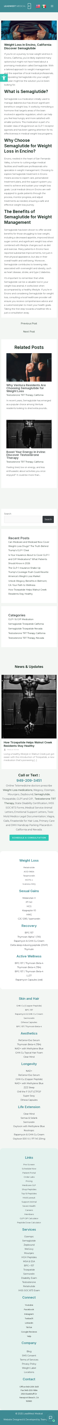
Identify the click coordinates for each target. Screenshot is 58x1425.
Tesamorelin (29, 876)
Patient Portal (29, 1173)
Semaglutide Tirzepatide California (26, 624)
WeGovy (29, 1249)
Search (7, 513)
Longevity (29, 1064)
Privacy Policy (29, 1364)
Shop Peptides (29, 1189)
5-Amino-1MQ (29, 884)
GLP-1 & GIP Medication (20, 619)
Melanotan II (29, 898)
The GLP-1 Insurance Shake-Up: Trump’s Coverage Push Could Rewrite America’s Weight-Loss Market (28, 572)
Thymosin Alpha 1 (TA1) (29, 936)
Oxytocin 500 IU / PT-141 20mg (29, 1138)
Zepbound (29, 1245)
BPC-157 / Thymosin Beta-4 (29, 963)
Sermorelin (29, 1018)
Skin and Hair (29, 998)
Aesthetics (29, 1033)
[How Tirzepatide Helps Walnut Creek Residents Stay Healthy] (29, 706)
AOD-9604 (29, 871)
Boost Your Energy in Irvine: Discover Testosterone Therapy (26, 455)
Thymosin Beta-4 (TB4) (29, 967)
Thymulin (29, 949)
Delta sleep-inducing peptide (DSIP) (29, 945)
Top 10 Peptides (29, 1193)
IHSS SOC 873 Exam (29, 1290)
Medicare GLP (29, 1185)
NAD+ (29, 1071)
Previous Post (29, 323)
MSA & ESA (29, 1261)
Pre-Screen (29, 1164)
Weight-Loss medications (17, 790)
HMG (29, 914)
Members (29, 1214)
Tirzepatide (29, 1269)
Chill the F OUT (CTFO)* (29, 1091)
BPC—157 (29, 1265)
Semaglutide (42, 794)
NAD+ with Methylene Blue (29, 1048)
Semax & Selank (29, 1118)
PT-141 (29, 902)
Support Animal (29, 1202)
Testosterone (29, 1282)
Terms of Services (29, 1359)
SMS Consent (29, 1355)
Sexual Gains (29, 891)
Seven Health (29, 1206)
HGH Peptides (29, 1257)
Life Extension (29, 1107)
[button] (4, 78)
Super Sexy (29, 1095)
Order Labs (29, 1177)
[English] (38, 6)
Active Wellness (29, 956)
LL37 (29, 975)
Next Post (29, 331)
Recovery (29, 926)
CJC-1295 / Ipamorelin (29, 918)
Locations (29, 1372)
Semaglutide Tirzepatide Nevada (25, 628)
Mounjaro (29, 1253)
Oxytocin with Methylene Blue (29, 1126)
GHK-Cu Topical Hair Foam (29, 1052)
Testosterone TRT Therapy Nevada (26, 638)
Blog (29, 1351)
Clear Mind (29, 1057)
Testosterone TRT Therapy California (24, 395)
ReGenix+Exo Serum (29, 1040)
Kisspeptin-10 (29, 910)
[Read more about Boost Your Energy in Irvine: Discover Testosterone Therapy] (29, 434)
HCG (29, 906)
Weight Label (29, 1368)
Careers (29, 1210)
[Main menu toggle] (52, 6)
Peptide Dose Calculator (29, 1222)
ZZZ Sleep (29, 1087)
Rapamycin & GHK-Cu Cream (29, 941)
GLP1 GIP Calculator (29, 1218)
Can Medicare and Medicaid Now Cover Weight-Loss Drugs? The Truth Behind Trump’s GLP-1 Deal (28, 546)
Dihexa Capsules (29, 1022)
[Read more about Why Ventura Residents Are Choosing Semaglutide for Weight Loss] (29, 367)
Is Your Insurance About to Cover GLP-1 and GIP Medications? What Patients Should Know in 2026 (28, 559)
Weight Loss (29, 860)
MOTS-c (29, 880)
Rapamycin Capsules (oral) (29, 979)
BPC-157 (29, 932)
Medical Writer (13, 749)
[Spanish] (44, 6)
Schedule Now (29, 1168)
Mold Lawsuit (29, 1197)
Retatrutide (29, 867)
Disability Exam (29, 1278)
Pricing (29, 1181)
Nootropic (29, 1130)
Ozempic (29, 1236)
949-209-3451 (29, 780)
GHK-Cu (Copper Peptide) (29, 1005)
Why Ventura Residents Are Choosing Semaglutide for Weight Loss (26, 388)
